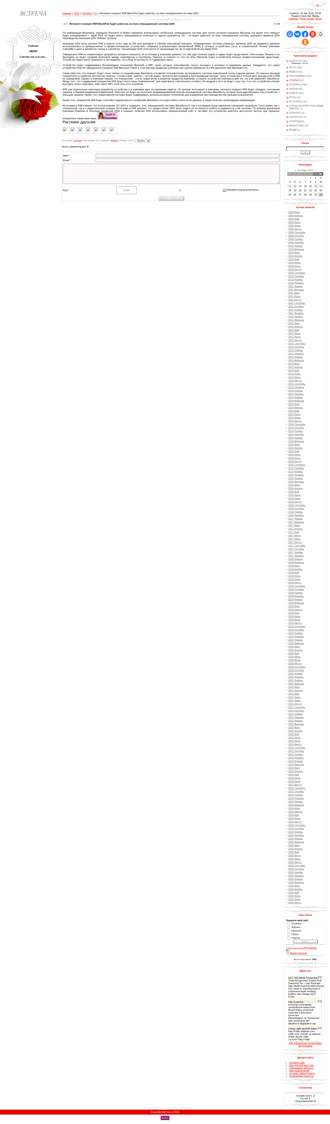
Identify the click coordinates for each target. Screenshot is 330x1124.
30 (315, 194)
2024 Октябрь (296, 828)
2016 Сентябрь (296, 505)
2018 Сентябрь (296, 586)
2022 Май (293, 734)
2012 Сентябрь (296, 343)
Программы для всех (301, 1068)
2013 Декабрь (296, 394)
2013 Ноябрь (295, 390)
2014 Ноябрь (295, 431)
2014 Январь (295, 397)
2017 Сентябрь (296, 545)
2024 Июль (294, 818)
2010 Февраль (296, 249)
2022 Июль (294, 741)
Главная (66, 13)
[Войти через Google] (320, 34)
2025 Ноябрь (295, 872)
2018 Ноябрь (295, 592)
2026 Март (294, 885)
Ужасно (295, 938)
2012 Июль (294, 336)
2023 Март (294, 768)
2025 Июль (294, 858)
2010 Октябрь (296, 276)
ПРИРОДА (295, 121)
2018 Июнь (294, 576)
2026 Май (293, 892)
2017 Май (293, 532)
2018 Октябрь (296, 589)
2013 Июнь (294, 373)
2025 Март (294, 845)
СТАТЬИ (77, 140)
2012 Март (294, 323)
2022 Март (294, 727)
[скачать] (107, 118)
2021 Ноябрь (295, 714)
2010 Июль (294, 266)
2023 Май (293, 774)
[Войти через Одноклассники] (305, 42)
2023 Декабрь (296, 798)
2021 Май (293, 693)
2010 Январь (295, 246)
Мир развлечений (299, 1070)
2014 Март (294, 404)
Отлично (296, 923)
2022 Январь (295, 720)
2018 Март (294, 565)
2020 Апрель (295, 650)
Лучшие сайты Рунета (302, 1073)
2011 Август (295, 299)
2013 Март (294, 363)
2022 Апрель (295, 730)
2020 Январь (295, 640)
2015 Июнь (294, 454)
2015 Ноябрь (295, 471)
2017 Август (295, 542)
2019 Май (293, 613)
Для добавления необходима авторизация (305, 1044)
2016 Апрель (295, 488)
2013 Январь (295, 357)
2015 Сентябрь (296, 464)
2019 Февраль (296, 603)
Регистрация (307, 18)
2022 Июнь (294, 737)
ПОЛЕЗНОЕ (296, 117)
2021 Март (294, 687)
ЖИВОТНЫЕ (296, 125)
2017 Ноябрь (295, 552)
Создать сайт (297, 1062)
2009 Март (294, 212)
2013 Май (293, 370)
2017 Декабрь (296, 555)
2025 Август (295, 862)
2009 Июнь (294, 222)
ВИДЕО (293, 71)
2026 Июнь (294, 896)
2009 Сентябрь (296, 232)
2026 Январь (295, 879)
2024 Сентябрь (296, 825)
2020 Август (295, 663)
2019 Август (295, 623)
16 (315, 186)
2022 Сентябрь (296, 747)
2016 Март (294, 485)
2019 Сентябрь (296, 626)
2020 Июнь (294, 656)
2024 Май (293, 815)
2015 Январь (295, 437)
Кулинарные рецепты (301, 1076)
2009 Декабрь (296, 242)
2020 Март (294, 646)
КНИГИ (293, 93)
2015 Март (294, 444)
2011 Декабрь (296, 313)
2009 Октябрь (296, 235)
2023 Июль (294, 781)
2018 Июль (294, 579)
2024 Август (295, 821)
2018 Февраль (296, 562)
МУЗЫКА (294, 84)
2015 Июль (294, 458)
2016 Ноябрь (295, 512)
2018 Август (295, 582)
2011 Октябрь (296, 306)
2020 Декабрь (296, 677)
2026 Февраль (296, 882)
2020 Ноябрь (295, 673)
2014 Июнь (294, 414)
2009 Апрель (295, 215)
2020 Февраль (296, 643)
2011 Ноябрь (295, 310)
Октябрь (87, 13)
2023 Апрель (295, 771)
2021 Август (295, 704)
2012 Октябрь (296, 347)
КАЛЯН (114, 140)
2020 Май (293, 653)
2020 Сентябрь (296, 667)
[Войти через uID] (289, 34)
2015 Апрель (295, 448)
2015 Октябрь (296, 468)
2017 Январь (295, 518)
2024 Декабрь (296, 835)
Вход (319, 18)
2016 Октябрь (296, 508)
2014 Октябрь (296, 427)
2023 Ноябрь (295, 794)
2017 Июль (294, 539)
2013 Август (295, 380)
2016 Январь (295, 478)
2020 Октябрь (296, 670)
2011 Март (294, 293)
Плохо (295, 934)
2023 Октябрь (296, 791)
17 (320, 186)
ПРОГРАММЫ (297, 76)
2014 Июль (294, 417)
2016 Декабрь (296, 515)
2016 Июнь (294, 495)
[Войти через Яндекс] (312, 34)
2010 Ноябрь (295, 279)
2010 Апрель (295, 256)
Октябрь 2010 (305, 170)
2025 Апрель (295, 848)
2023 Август (295, 784)
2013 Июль (294, 377)
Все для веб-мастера (301, 1065)
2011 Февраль (296, 289)
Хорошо (295, 927)
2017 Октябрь (296, 549)
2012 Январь (295, 316)
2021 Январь (295, 680)
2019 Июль (294, 619)
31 (95, 13)
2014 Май (293, 411)
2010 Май (293, 259)
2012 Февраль (296, 320)
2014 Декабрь (296, 434)
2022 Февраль (296, 724)
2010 (76, 13)
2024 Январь (295, 801)
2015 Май (293, 451)
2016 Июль (294, 498)
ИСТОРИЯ (295, 101)
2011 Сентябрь (296, 303)
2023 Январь (295, 761)
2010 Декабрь (296, 283)
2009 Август (295, 229)
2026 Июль (294, 899)
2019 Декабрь (296, 636)
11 (289, 186)
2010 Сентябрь (296, 272)
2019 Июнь (294, 616)
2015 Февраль (296, 441)
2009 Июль (294, 225)
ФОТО (293, 67)
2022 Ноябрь (295, 754)
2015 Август (295, 461)
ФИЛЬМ (293, 88)
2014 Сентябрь (296, 424)
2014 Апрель (295, 407)
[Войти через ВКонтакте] (297, 34)
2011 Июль (294, 296)
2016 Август (295, 501)
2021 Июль (294, 700)
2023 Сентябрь (296, 788)
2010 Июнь (294, 262)
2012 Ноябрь (295, 350)
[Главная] (318, 6)
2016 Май (293, 491)
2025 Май (293, 852)
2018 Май (293, 572)
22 (310, 190)
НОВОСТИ (295, 61)
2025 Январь (295, 838)
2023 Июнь (294, 778)
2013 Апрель (295, 367)
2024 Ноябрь (295, 832)
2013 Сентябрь (296, 384)
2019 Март (294, 606)
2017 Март (294, 525)
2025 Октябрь (296, 869)
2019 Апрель (295, 609)
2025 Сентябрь (296, 865)
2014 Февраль (296, 400)
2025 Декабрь (296, 875)
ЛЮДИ (293, 129)
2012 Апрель (295, 326)
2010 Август (295, 269)
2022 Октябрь (296, 751)
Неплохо (296, 930)
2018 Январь (295, 559)
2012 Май (293, 330)
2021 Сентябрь (296, 707)
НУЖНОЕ (294, 112)
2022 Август (295, 744)
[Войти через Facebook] (305, 34)
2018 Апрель (295, 569)
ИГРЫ (292, 97)
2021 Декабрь (296, 717)
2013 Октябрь (296, 387)
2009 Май (293, 219)
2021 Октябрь (296, 710)
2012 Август (295, 340)
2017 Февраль (296, 522)
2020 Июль (294, 660)
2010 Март (294, 252)
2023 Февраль (296, 764)
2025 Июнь (294, 855)
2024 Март (294, 808)
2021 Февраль (296, 683)
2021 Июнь (294, 697)
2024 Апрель (295, 811)
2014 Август (295, 421)
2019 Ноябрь (295, 633)
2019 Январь (295, 599)
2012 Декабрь (296, 353)
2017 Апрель (295, 528)
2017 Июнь (294, 535)
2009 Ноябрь (295, 239)
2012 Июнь (294, 333)
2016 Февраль (296, 481)
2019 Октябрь (296, 629)
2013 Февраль (296, 360)
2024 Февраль (296, 805)
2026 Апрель (295, 889)
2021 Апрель (295, 690)
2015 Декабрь (296, 475)
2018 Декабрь (296, 596)
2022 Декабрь (296, 757)
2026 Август (295, 902)
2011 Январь (295, 286)
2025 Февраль (296, 842)
